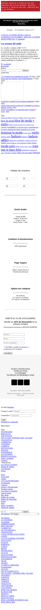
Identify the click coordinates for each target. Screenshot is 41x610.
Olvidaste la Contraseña (9, 422)
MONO (4, 549)
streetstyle (25, 150)
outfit (12, 146)
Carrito (3, 479)
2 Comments (20, 39)
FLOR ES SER (6, 592)
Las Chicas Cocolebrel (9, 465)
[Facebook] (14, 382)
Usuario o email (7, 411)
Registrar (10, 407)
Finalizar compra (7, 489)
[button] (21, 24)
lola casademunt (22, 143)
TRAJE (3, 561)
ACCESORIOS (7, 454)
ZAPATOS (5, 577)
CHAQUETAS (6, 440)
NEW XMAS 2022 (8, 602)
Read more (5, 66)
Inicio (3, 475)
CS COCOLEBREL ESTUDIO (12, 538)
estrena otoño (5, 137)
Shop (3, 503)
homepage (10, 30)
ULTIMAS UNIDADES (10, 565)
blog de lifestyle (31, 117)
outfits (17, 146)
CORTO (4, 536)
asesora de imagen (6, 118)
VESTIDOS (5, 444)
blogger (10, 125)
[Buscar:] (11, 70)
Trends (13, 153)
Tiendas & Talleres (7, 467)
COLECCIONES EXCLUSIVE (13, 534)
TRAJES (4, 563)
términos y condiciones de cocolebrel (16, 348)
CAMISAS (5, 446)
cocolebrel (7, 64)
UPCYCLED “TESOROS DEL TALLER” (17, 438)
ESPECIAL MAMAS (9, 590)
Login (3, 420)
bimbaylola (15, 117)
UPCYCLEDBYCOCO (10, 571)
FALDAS (4, 450)
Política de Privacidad (9, 499)
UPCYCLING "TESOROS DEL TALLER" (17, 573)
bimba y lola (23, 118)
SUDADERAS (6, 452)
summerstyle (33, 150)
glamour (27, 140)
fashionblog (21, 140)
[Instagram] (20, 382)
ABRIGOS (5, 579)
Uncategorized (6, 567)
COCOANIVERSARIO (10, 481)
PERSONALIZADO (8, 456)
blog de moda (7, 120)
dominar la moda (11, 132)
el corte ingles (27, 133)
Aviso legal (5, 477)
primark (30, 146)
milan (29, 143)
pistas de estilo (23, 146)
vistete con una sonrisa (25, 153)
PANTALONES (7, 448)
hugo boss (34, 140)
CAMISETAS (6, 442)
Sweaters (8, 153)
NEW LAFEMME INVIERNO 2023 (14, 600)
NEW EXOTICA (7, 598)
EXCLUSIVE (6, 540)
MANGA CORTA (7, 596)
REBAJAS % (6, 434)
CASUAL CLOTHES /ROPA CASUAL (16, 35)
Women (36, 152)
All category (5, 518)
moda (4, 146)
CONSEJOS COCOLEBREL (12, 37)
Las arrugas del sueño (11, 43)
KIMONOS (5, 545)
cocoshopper (5, 483)
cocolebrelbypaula (22, 127)
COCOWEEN (6, 588)
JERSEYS (5, 594)
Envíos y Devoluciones (9, 487)
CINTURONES (7, 586)
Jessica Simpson (11, 143)
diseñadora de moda (28, 129)
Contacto (4, 460)
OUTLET (4, 553)
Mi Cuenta (5, 495)
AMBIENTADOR (8, 524)
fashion (16, 136)
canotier (4, 127)
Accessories (5, 522)
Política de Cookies (8, 497)
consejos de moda (14, 129)
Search (25, 512)
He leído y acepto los (16, 348)
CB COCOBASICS (8, 530)
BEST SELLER (7, 526)
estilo (35, 132)
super (2, 153)
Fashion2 (24, 137)
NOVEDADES (6, 432)
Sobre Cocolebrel (7, 458)
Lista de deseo (6, 493)
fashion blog (13, 140)
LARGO (4, 547)
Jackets (3, 143)
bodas (32, 124)
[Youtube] (27, 382)
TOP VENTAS (6, 436)
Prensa (3, 471)
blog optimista (27, 124)
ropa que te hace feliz (19, 147)
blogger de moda (18, 124)
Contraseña (5, 415)
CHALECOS (6, 584)
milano (34, 143)
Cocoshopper (5, 469)
